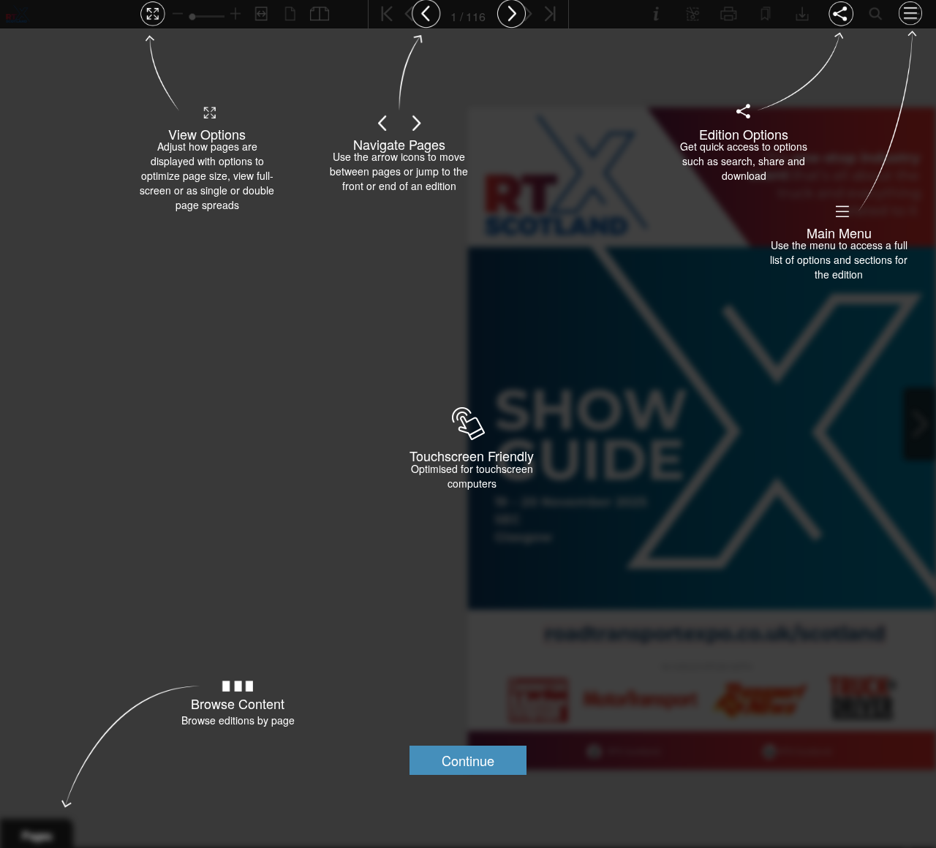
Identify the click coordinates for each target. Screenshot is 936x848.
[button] (468, 760)
